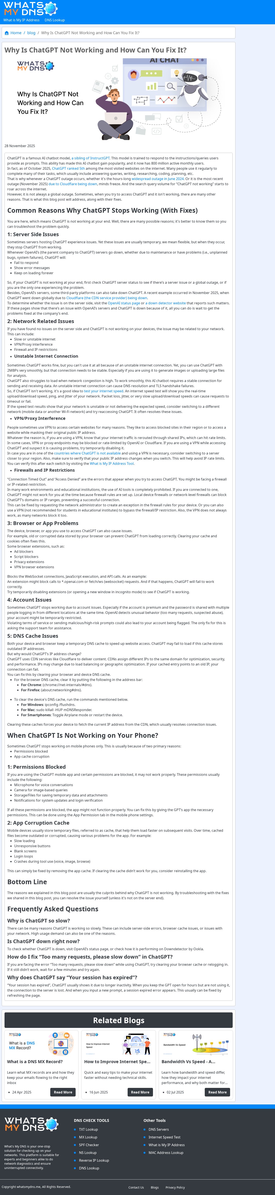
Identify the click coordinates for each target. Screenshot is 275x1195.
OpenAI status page (124, 303)
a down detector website (165, 303)
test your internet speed (103, 391)
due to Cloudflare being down (73, 184)
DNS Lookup (55, 20)
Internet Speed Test (164, 1137)
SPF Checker (89, 1145)
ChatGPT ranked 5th (68, 168)
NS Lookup (88, 1152)
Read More (63, 1092)
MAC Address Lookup (166, 1152)
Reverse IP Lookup (94, 1160)
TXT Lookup (88, 1129)
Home (16, 32)
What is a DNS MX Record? (35, 1061)
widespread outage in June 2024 (158, 178)
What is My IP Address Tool (112, 463)
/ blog (28, 32)
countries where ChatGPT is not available (87, 453)
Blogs (155, 1187)
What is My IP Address (21, 20)
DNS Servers (159, 1129)
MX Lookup (88, 1137)
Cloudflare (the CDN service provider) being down (106, 298)
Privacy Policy (175, 1187)
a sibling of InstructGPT (91, 158)
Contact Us (136, 1187)
